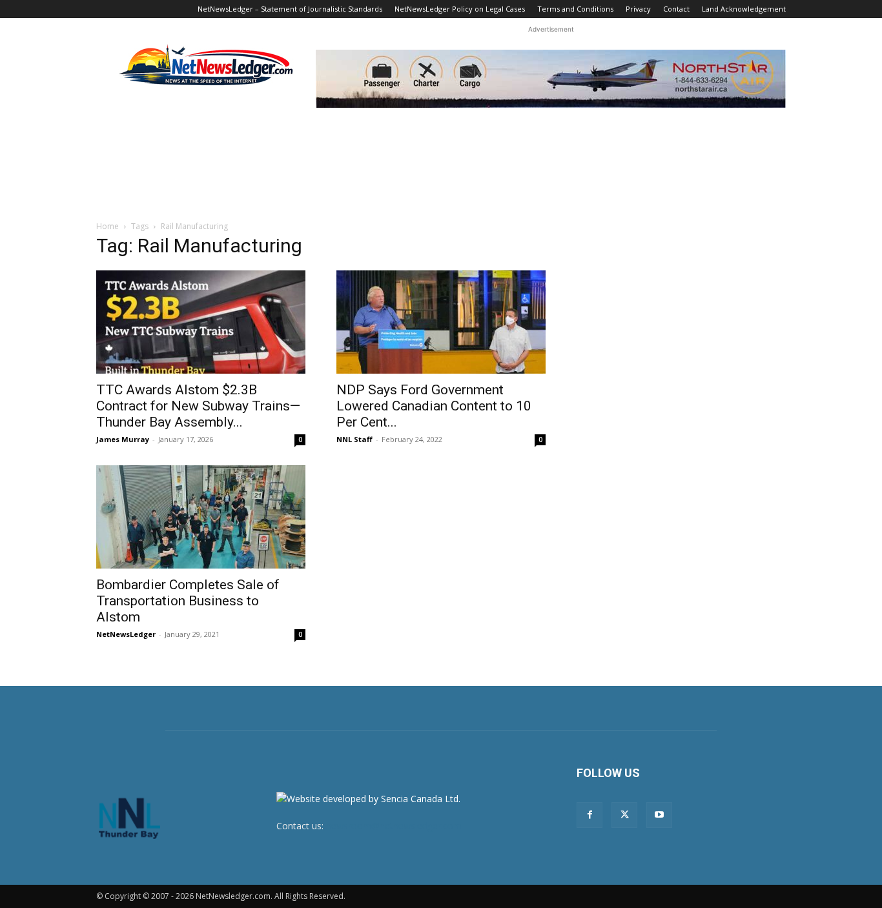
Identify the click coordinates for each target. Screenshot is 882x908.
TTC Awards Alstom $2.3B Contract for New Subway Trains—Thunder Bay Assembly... (198, 406)
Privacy (638, 9)
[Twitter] (624, 815)
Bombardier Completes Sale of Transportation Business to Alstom (188, 601)
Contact (676, 9)
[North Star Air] (551, 79)
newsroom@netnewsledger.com (394, 826)
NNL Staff (354, 439)
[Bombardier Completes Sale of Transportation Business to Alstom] (200, 517)
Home (107, 226)
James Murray (122, 439)
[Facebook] (589, 815)
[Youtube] (659, 815)
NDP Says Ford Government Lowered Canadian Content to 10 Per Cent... (433, 406)
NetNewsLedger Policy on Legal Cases (460, 9)
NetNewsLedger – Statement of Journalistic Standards (290, 9)
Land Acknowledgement (744, 9)
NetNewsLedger (126, 634)
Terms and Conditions (575, 9)
